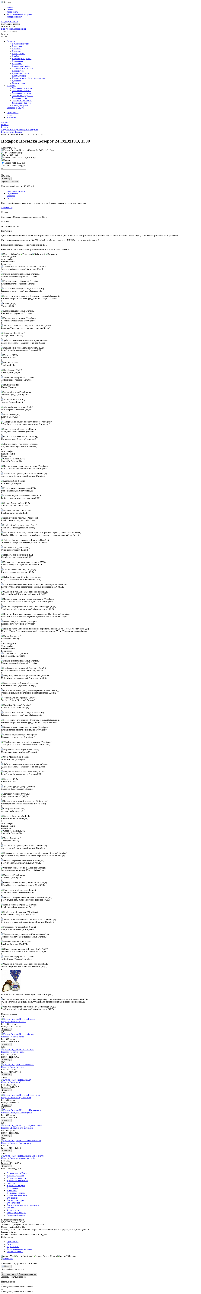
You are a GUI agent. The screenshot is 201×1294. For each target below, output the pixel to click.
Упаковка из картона (22, 93)
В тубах (16, 56)
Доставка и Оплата (16, 108)
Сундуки (11, 1183)
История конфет (15, 17)
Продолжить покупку (27, 1274)
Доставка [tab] (11, 196)
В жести (16, 49)
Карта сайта (13, 12)
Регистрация (7, 29)
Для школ (17, 81)
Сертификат (6, 207)
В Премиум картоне (16, 1193)
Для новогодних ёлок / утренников (29, 78)
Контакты (12, 117)
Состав (10, 7)
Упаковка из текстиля (22, 88)
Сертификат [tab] (12, 193)
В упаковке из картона (17, 1180)
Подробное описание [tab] (16, 191)
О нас (10, 115)
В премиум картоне (21, 58)
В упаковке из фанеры (17, 1195)
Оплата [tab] (10, 198)
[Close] (2, 1272)
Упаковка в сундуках (22, 95)
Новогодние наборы (16, 1212)
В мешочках (18, 46)
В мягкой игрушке (21, 44)
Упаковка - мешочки (22, 100)
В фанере (17, 63)
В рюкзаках (18, 61)
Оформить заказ (9, 1274)
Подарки (11, 41)
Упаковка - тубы (20, 98)
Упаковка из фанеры (22, 103)
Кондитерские (19, 83)
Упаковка (11, 85)
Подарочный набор (21, 66)
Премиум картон (20, 105)
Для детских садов (21, 73)
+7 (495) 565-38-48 (9, 21)
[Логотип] (6, 2)
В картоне (17, 51)
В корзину (6, 179)
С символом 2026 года (23, 68)
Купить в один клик (10, 181)
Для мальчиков (19, 76)
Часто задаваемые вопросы (20, 14)
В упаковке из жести (16, 1178)
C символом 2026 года (17, 1173)
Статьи (10, 9)
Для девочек (18, 71)
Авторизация (19, 29)
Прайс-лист (12, 112)
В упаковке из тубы (16, 1185)
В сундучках (18, 53)
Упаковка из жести (21, 90)
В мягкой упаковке (15, 1175)
